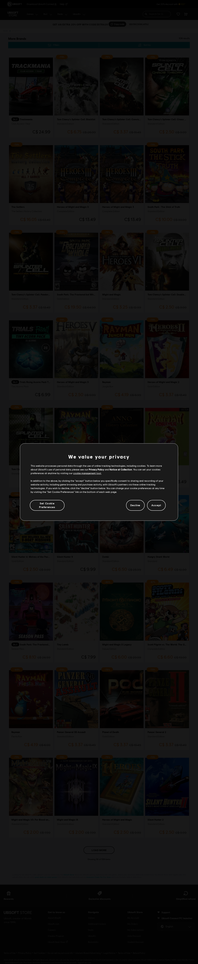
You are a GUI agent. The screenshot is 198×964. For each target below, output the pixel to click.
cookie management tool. (87, 473)
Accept (156, 505)
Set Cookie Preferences (47, 505)
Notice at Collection (121, 469)
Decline (135, 505)
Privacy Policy (96, 469)
